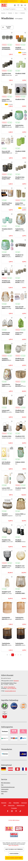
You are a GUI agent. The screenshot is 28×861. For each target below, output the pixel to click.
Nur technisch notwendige (14, 849)
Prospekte (14, 808)
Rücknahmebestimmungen (8, 787)
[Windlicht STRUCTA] (21, 37)
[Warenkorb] (21, 5)
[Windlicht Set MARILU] (21, 245)
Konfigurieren (14, 853)
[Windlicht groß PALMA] (21, 271)
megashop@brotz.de (10, 691)
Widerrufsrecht (20, 805)
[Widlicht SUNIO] (21, 452)
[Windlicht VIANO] (21, 478)
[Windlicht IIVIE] (21, 426)
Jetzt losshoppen (23, 1)
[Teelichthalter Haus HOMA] (7, 322)
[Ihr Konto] (15, 5)
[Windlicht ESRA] (21, 89)
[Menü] (25, 5)
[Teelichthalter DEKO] (21, 115)
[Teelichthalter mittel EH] (21, 607)
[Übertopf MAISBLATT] (21, 374)
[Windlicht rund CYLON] (21, 556)
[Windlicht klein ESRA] (7, 63)
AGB (5, 805)
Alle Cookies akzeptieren (14, 858)
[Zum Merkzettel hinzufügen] (12, 33)
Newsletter (16, 802)
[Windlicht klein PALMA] (21, 167)
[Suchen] (25, 9)
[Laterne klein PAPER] (7, 89)
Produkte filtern (8, 27)
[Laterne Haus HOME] (21, 322)
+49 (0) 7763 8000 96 (9, 687)
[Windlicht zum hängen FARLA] (21, 348)
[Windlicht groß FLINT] (7, 581)
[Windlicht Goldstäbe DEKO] (21, 581)
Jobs (10, 802)
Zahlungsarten (4, 789)
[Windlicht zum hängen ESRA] (7, 167)
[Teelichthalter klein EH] (7, 607)
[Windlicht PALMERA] (21, 530)
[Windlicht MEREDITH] (7, 348)
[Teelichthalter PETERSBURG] (7, 37)
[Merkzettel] (18, 5)
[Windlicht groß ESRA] (7, 115)
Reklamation (4, 791)
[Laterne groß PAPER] (7, 400)
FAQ (2, 785)
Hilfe (2, 793)
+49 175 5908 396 (11, 688)
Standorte (16, 680)
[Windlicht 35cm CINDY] (7, 556)
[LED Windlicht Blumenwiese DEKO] (7, 452)
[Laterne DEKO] (7, 478)
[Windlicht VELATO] (7, 504)
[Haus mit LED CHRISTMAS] (7, 141)
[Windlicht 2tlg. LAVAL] (7, 530)
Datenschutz (11, 805)
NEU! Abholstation (5, 782)
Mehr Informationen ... (14, 845)
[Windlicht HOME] (21, 63)
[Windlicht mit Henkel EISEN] (7, 271)
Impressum (24, 802)
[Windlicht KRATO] (7, 219)
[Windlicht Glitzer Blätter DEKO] (7, 193)
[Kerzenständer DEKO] (7, 296)
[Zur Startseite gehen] (4, 5)
